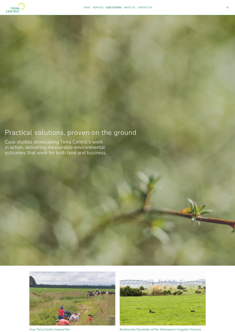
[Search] (227, 7)
